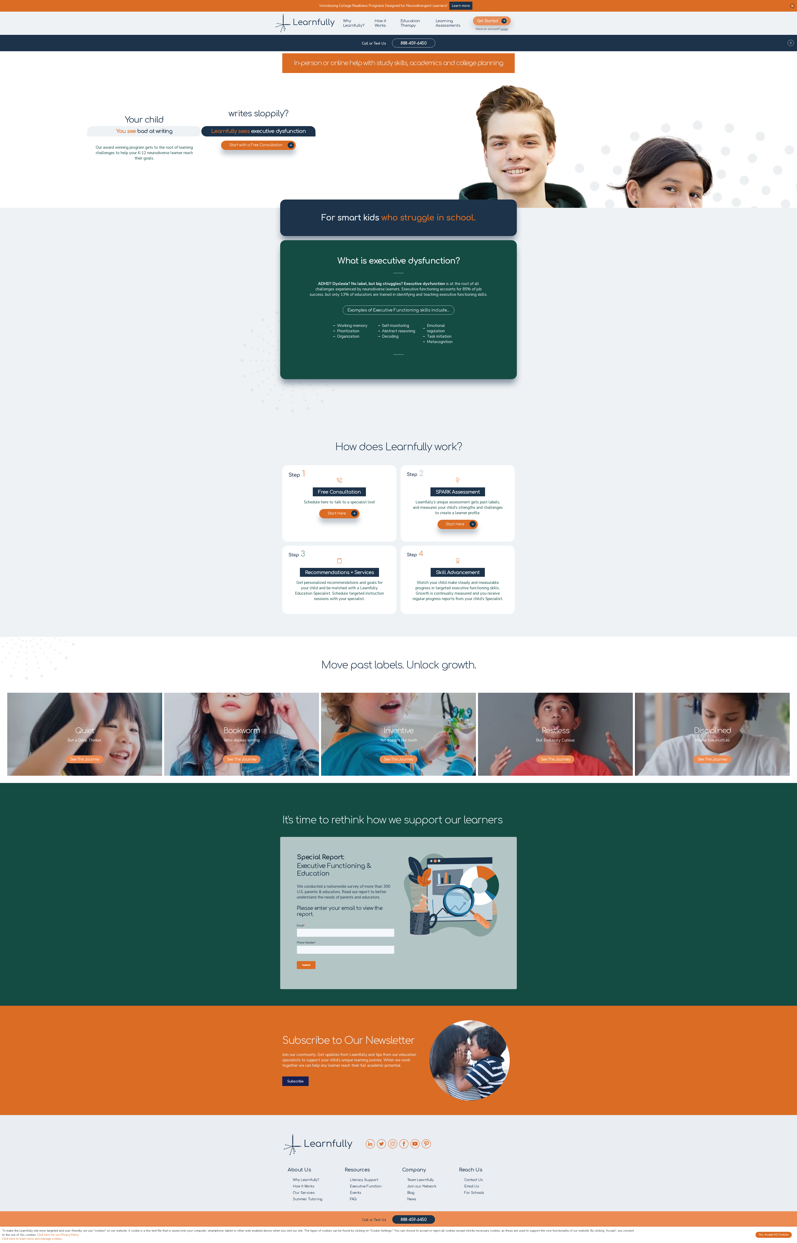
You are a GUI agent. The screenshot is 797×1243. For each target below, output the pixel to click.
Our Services (303, 1193)
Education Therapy (410, 23)
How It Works (303, 1186)
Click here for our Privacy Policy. (58, 1235)
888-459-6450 (414, 43)
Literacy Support (364, 1180)
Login (504, 29)
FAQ (353, 1199)
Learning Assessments (448, 23)
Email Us (471, 1186)
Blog (410, 1193)
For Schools (474, 1193)
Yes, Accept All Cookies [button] (773, 1235)
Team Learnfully (420, 1180)
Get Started (487, 21)
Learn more (461, 5)
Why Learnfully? (353, 23)
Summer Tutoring (307, 1199)
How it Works (380, 23)
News (411, 1199)
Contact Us (473, 1180)
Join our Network (421, 1186)
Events (355, 1193)
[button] (792, 6)
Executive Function (365, 1186)
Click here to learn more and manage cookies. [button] (32, 1239)
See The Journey (84, 759)
